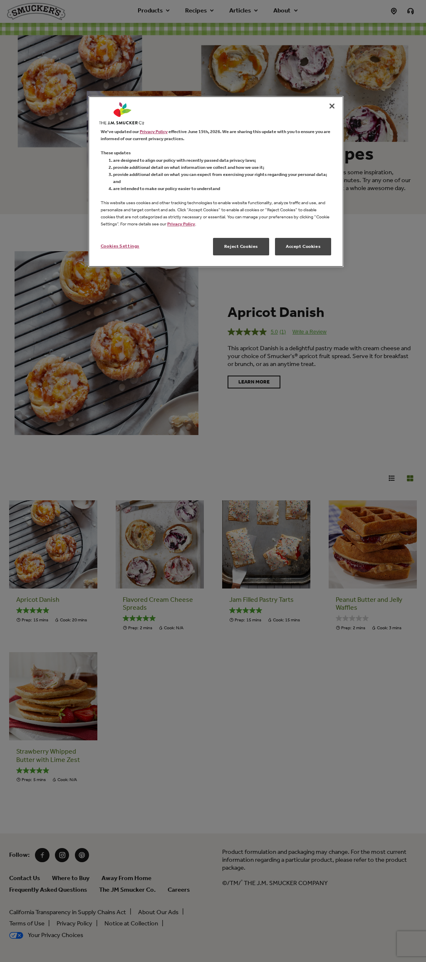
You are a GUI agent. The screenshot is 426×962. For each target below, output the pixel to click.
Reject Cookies (241, 246)
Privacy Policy (154, 131)
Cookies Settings (120, 246)
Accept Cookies (303, 246)
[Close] (332, 106)
